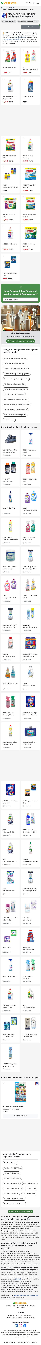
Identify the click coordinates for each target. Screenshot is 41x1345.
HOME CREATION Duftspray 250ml (8, 714)
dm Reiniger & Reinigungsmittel (14, 363)
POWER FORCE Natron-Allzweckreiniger (10, 568)
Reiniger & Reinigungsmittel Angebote (26, 1295)
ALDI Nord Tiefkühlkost (11, 1194)
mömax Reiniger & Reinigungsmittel (15, 410)
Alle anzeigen (9, 420)
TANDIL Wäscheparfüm (10, 683)
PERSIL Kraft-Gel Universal (28, 157)
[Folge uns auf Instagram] (20, 1325)
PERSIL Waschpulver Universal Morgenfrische (29, 186)
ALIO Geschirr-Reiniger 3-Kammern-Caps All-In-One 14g (30, 714)
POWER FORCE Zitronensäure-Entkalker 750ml (10, 539)
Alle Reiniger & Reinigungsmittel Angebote (20, 341)
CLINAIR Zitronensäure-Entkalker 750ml (10, 743)
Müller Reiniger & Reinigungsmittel (15, 415)
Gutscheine (11, 1315)
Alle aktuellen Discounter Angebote (20, 1211)
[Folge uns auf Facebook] (24, 1325)
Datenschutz (31, 1306)
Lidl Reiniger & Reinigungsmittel (14, 394)
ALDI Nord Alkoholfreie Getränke (14, 1199)
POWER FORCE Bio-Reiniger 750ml (29, 538)
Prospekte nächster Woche (24, 1315)
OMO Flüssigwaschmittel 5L (10, 860)
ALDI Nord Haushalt (10, 1163)
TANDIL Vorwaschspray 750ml (30, 451)
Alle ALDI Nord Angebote (9, 21)
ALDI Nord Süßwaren (29, 1183)
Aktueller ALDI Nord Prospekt (13, 1106)
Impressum (22, 1306)
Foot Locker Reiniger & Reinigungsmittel (16, 374)
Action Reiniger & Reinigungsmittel (15, 358)
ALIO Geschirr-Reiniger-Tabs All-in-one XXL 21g (30, 655)
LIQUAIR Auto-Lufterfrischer (27, 919)
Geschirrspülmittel (20, 37)
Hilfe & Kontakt (20, 1308)
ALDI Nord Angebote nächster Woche (28, 21)
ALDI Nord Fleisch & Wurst (12, 1178)
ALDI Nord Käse (31, 1188)
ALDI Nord (17, 1279)
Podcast (15, 1306)
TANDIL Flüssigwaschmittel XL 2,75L (30, 509)
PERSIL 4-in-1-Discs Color (9, 216)
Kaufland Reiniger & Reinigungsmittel (16, 389)
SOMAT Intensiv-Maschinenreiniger (29, 948)
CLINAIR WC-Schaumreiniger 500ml (30, 626)
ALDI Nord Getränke (29, 1194)
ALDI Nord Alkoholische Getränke (14, 1204)
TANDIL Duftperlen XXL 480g (30, 480)
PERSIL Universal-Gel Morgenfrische (9, 98)
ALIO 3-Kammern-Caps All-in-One (10, 802)
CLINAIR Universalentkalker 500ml (9, 655)
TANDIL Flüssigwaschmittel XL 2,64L (10, 597)
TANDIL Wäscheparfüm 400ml (30, 597)
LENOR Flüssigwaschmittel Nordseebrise (29, 685)
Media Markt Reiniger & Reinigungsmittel (17, 404)
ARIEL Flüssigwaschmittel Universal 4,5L (29, 1006)
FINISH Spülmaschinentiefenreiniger (10, 186)
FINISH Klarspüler (28, 97)
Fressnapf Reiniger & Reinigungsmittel (16, 379)
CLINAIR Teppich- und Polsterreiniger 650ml (29, 568)
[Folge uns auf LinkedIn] (16, 1325)
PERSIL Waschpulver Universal (29, 216)
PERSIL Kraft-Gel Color (10, 244)
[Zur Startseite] (9, 3)
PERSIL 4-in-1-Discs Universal (29, 245)
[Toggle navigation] (37, 3)
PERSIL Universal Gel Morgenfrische (9, 1006)
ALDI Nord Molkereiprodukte (13, 1188)
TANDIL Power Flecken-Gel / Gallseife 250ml (30, 831)
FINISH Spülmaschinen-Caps (10, 274)
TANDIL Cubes (7, 947)
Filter (31, 27)
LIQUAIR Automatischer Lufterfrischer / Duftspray (10, 919)
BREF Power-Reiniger (9, 67)
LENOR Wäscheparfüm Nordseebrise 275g (10, 1065)
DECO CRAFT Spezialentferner (8, 480)
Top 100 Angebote (29, 1317)
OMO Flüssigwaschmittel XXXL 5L (9, 831)
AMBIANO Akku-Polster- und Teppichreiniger (10, 451)
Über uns (9, 1306)
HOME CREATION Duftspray (28, 977)
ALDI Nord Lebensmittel (11, 1173)
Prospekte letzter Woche (14, 1317)
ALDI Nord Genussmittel (11, 1183)
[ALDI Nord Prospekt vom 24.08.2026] (20, 1092)
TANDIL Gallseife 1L (9, 508)
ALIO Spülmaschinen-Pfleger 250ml (30, 743)
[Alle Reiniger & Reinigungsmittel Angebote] (20, 318)
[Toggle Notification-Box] (27, 3)
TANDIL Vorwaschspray (10, 976)
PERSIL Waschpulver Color (9, 157)
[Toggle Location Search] (33, 3)
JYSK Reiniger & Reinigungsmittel (14, 384)
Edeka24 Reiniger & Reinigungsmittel (15, 369)
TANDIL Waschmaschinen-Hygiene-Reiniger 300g (10, 890)
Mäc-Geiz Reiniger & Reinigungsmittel (16, 399)
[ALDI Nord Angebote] (4, 15)
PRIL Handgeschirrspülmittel (12, 39)
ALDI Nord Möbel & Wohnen (13, 1168)
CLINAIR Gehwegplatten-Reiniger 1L (30, 860)
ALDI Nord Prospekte (20, 1116)
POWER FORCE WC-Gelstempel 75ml (9, 1036)
